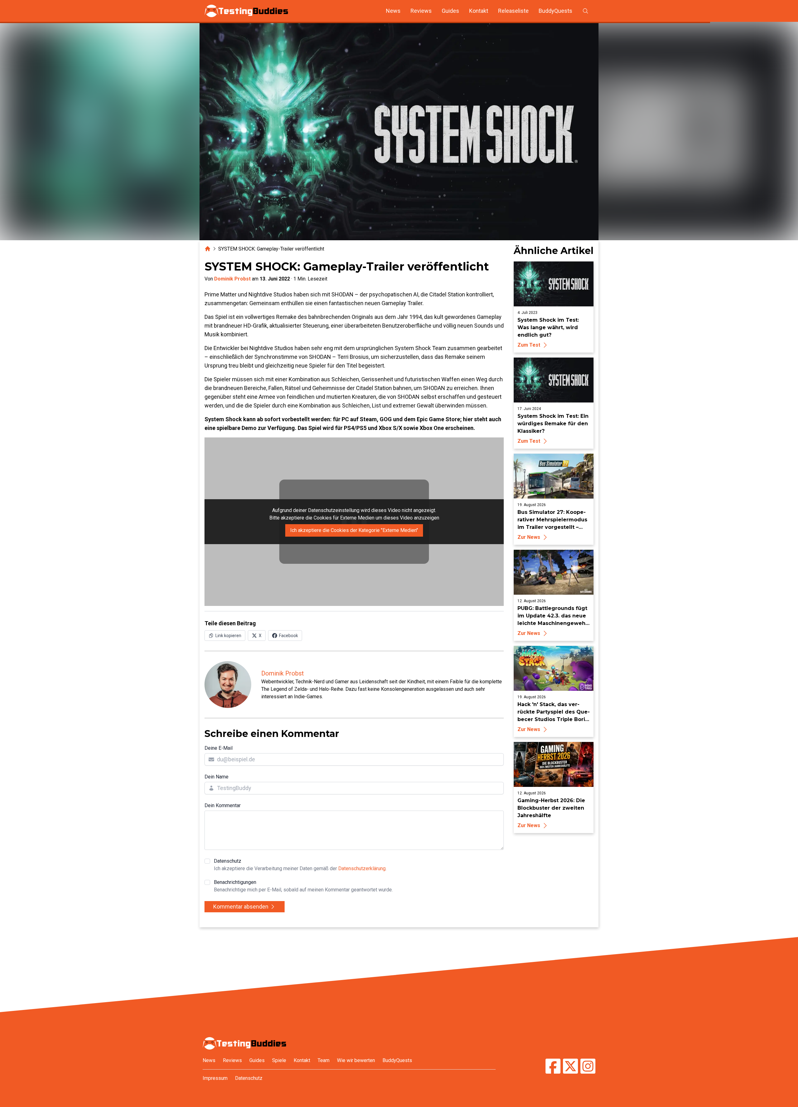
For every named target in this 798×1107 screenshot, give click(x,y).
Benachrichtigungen (303, 886)
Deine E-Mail (218, 748)
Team (323, 1060)
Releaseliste (513, 10)
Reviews (421, 10)
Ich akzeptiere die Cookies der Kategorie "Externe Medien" (354, 530)
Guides (450, 10)
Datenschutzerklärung (362, 868)
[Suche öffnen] (585, 11)
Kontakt (478, 10)
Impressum (215, 1078)
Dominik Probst (232, 279)
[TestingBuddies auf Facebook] (553, 1067)
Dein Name (216, 777)
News (393, 10)
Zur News (528, 537)
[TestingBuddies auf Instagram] (587, 1067)
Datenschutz (300, 864)
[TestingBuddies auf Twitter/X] (570, 1067)
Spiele (279, 1060)
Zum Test (528, 345)
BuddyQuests (555, 10)
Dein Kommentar (222, 805)
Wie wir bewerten (356, 1060)
